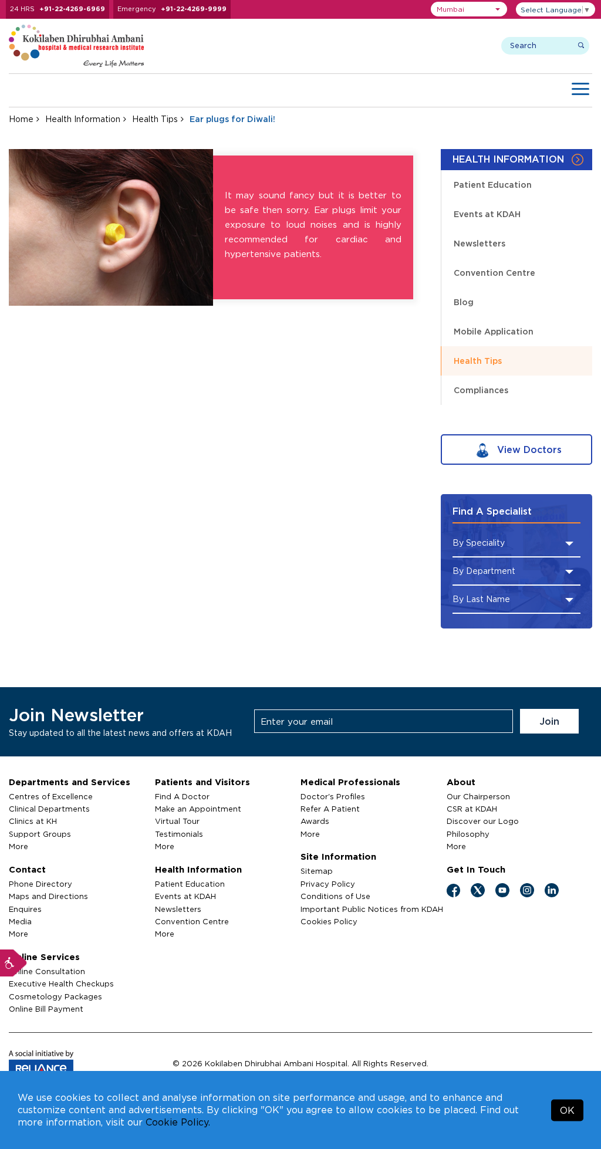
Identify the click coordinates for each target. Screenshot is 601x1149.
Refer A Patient (330, 809)
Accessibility (13, 962)
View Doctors (528, 449)
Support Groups (40, 834)
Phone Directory (40, 884)
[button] (469, 9)
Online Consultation (47, 971)
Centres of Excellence (51, 796)
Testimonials (179, 834)
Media (20, 921)
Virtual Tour (177, 821)
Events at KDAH (487, 213)
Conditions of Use (335, 896)
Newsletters (479, 243)
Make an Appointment (198, 809)
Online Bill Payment (46, 1009)
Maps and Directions (48, 896)
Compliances (481, 390)
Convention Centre (494, 272)
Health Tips (155, 118)
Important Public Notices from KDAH (371, 909)
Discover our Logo (483, 821)
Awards (314, 821)
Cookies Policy (328, 921)
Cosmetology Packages (55, 996)
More (18, 846)
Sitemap (316, 871)
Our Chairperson (478, 796)
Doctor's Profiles (332, 796)
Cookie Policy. (178, 1122)
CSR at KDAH (472, 809)
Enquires (25, 909)
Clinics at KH (33, 821)
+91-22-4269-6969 (72, 8)
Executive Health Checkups (61, 983)
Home (21, 118)
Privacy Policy (327, 884)
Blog (464, 302)
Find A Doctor (182, 796)
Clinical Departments (49, 809)
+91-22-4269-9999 (194, 8)
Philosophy (468, 834)
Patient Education (493, 184)
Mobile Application (494, 331)
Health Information (82, 118)
